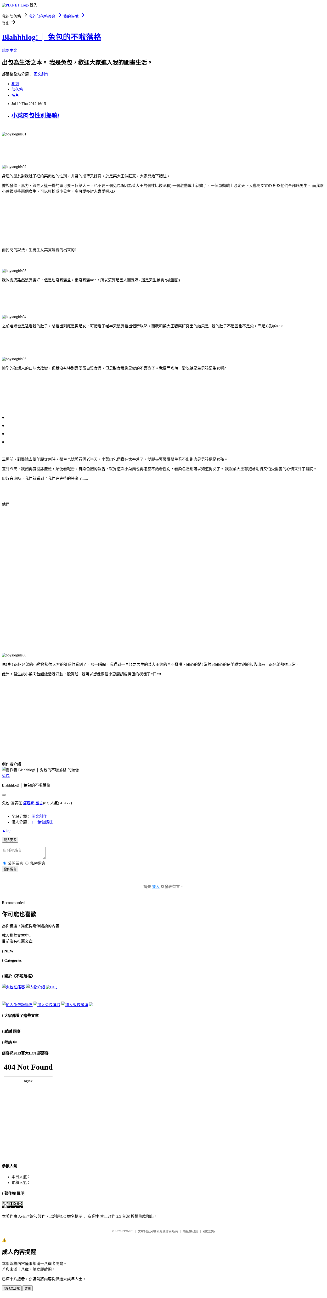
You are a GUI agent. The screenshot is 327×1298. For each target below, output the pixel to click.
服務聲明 (209, 1231)
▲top (6, 831)
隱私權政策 (190, 1231)
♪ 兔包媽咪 (42, 822)
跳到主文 (9, 50)
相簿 (15, 84)
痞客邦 (28, 803)
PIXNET (127, 1231)
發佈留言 (10, 869)
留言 (39, 803)
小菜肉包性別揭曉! (35, 115)
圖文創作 (41, 74)
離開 (27, 1288)
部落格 (17, 89)
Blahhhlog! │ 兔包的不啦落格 (51, 37)
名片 (15, 95)
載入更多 (10, 840)
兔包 (6, 776)
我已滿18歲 (12, 1288)
